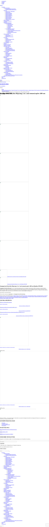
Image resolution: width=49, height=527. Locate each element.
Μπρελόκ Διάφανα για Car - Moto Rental (24, 406)
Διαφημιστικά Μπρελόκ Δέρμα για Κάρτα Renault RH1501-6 (24, 315)
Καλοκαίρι (5, 57)
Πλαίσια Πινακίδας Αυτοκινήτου (11, 8)
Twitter (4, 298)
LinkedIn (7, 298)
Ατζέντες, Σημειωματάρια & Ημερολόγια (14, 30)
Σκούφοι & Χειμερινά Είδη (10, 39)
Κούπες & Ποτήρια (9, 493)
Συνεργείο (7, 486)
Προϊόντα (3, 452)
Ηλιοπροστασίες (6, 42)
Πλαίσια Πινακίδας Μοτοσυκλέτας (11, 9)
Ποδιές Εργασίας (8, 40)
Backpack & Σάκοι (8, 53)
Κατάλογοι (3, 76)
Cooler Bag (7, 59)
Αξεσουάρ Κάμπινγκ (9, 55)
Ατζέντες (5, 43)
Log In (3, 3)
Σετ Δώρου (9, 33)
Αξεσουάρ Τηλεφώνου (9, 70)
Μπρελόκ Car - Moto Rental (6, 347)
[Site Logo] (1, 5)
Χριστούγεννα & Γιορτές (9, 63)
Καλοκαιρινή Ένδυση (9, 41)
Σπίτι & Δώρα (6, 64)
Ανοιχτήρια (7, 47)
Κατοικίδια (7, 67)
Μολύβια (9, 473)
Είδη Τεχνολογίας (6, 68)
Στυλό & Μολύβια (8, 23)
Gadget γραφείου (25, 296)
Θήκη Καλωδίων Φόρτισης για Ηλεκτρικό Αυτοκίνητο (14, 520)
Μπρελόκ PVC (8, 12)
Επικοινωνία (4, 78)
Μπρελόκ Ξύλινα (8, 16)
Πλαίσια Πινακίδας (7, 453)
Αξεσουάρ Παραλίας (9, 58)
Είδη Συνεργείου (6, 479)
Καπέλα (7, 38)
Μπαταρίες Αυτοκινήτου (9, 36)
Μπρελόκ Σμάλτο (8, 18)
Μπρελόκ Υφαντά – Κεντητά (10, 19)
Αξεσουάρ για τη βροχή (9, 62)
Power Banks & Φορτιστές (10, 71)
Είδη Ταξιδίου (8, 499)
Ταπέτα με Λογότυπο (7, 45)
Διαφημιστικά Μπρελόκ (38, 296)
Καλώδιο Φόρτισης (12, 297)
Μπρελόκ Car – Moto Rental (10, 11)
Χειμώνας (5, 506)
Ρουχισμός (5, 37)
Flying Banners (8, 73)
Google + (9, 298)
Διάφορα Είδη (6, 72)
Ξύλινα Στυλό (10, 25)
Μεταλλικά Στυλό (10, 24)
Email (12, 298)
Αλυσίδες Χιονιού (8, 519)
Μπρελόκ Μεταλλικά (9, 15)
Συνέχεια (4, 448)
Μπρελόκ (5, 10)
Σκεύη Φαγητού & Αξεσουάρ (10, 49)
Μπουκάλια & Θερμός (9, 48)
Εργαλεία (7, 66)
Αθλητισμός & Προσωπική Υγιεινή (9, 75)
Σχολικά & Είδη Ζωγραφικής (12, 32)
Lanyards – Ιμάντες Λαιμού (8, 513)
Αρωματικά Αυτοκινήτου (7, 466)
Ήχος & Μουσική (8, 69)
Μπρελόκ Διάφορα (16, 296)
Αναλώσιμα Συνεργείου (9, 480)
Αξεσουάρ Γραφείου (11, 29)
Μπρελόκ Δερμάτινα (9, 459)
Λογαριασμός (4, 1)
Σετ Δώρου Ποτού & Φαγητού (10, 50)
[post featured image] (6, 302)
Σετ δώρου (9, 27)
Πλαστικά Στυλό (10, 26)
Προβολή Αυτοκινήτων (7, 44)
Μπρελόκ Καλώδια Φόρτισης (23, 297)
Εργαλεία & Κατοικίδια (7, 65)
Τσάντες (7, 52)
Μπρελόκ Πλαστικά (9, 17)
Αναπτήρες (5, 21)
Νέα (2, 77)
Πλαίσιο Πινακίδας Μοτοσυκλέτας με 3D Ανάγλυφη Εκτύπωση (8, 429)
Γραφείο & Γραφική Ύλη (7, 22)
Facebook (1, 298)
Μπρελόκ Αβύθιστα (9, 13)
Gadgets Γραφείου (10, 31)
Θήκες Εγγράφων (6, 20)
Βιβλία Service (8, 35)
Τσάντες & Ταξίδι (6, 51)
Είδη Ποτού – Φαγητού (7, 46)
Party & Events (6, 56)
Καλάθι (1, 448)
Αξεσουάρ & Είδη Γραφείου (10, 28)
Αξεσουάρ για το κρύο (9, 61)
